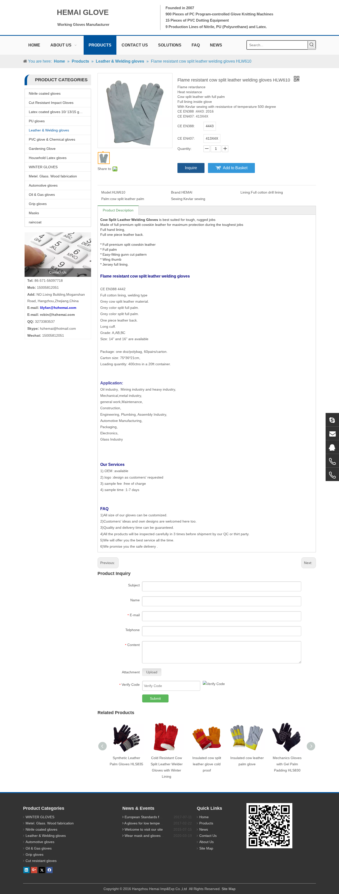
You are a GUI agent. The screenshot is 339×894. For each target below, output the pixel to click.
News (203, 829)
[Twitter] (42, 870)
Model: (106, 192)
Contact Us (208, 836)
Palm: (105, 199)
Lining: (245, 192)
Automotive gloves (43, 185)
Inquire (191, 168)
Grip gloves (38, 204)
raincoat (35, 222)
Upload (151, 672)
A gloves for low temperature (146, 823)
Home (204, 817)
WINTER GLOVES (43, 167)
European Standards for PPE (147, 817)
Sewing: (177, 199)
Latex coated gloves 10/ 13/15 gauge (58, 112)
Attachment (131, 672)
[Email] (332, 433)
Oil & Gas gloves (42, 195)
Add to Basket (235, 168)
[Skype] (332, 419)
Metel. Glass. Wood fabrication (53, 176)
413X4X (212, 138)
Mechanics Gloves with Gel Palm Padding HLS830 (287, 764)
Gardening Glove (42, 149)
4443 (210, 126)
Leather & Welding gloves (49, 130)
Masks (34, 213)
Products (206, 823)
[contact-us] (58, 254)
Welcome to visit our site (144, 829)
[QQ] (332, 447)
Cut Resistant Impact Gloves (51, 103)
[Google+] (34, 870)
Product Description (118, 210)
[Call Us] (332, 461)
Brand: (176, 192)
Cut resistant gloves (41, 861)
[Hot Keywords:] (312, 44)
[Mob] (332, 475)
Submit (155, 698)
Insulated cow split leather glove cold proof (206, 764)
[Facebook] (49, 870)
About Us (206, 842)
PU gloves (37, 121)
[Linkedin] (26, 870)
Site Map (206, 848)
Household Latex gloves (48, 158)
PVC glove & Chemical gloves (52, 139)
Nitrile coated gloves (45, 93)
